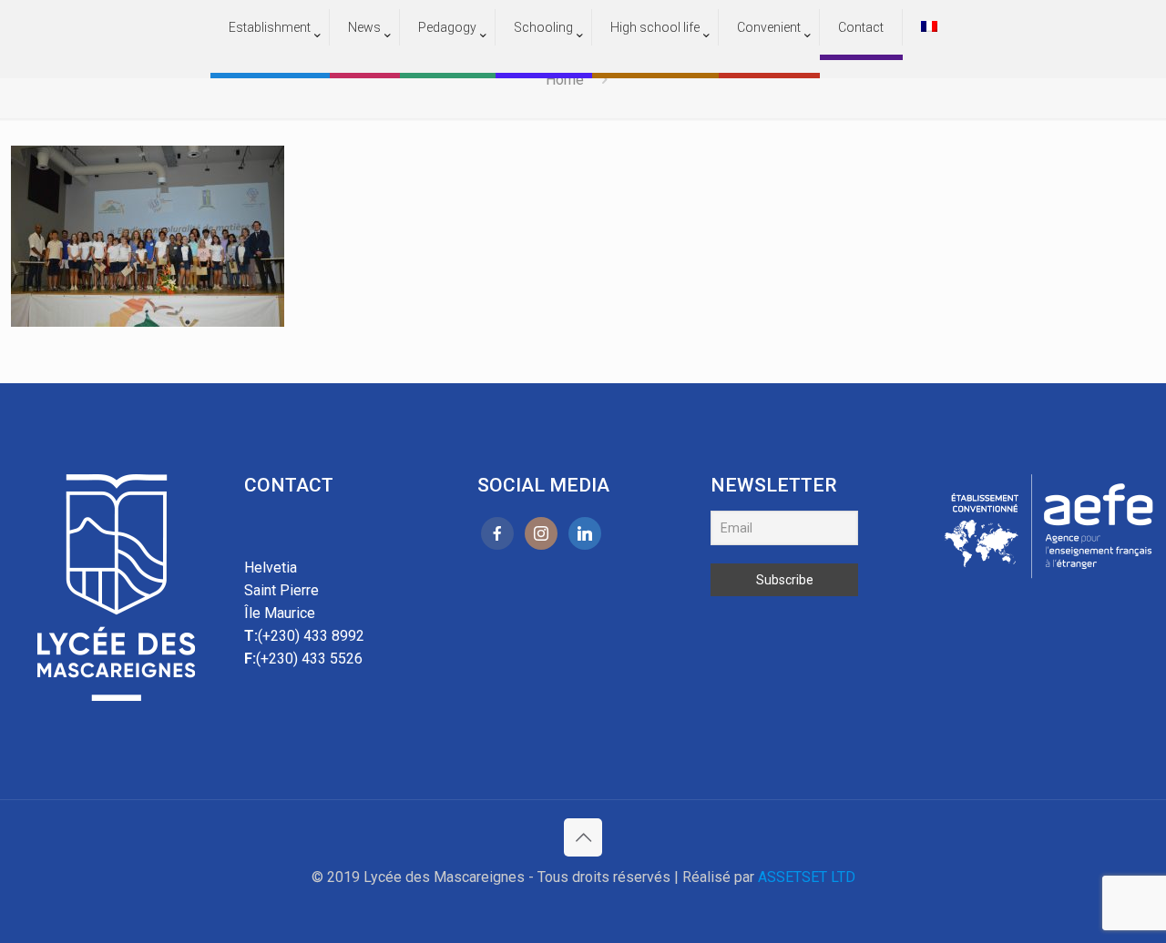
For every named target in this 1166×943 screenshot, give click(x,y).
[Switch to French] (929, 27)
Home (565, 79)
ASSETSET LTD (806, 877)
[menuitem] (270, 64)
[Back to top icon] (583, 837)
